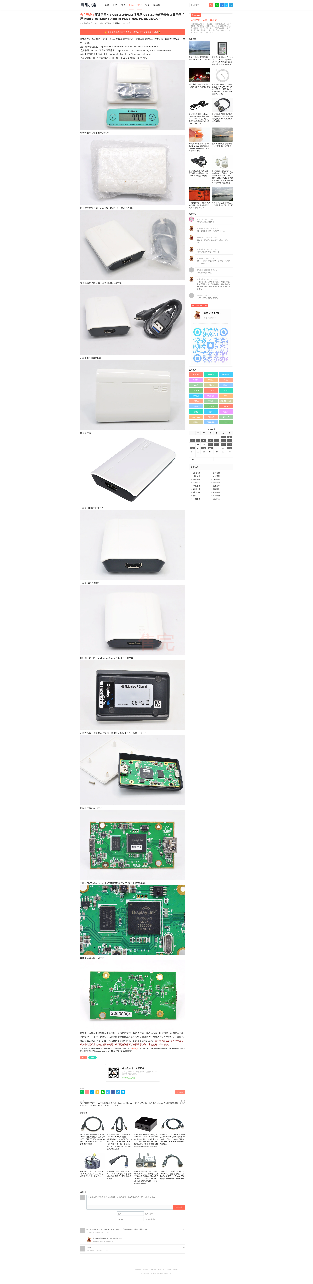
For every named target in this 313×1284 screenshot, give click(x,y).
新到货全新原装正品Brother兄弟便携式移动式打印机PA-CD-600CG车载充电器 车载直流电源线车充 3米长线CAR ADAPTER (199, 119)
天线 (196, 411)
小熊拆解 (116, 23)
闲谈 (107, 4)
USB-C (196, 380)
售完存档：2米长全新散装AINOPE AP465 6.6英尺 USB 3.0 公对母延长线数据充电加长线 (92, 1173)
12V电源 (211, 390)
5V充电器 (210, 396)
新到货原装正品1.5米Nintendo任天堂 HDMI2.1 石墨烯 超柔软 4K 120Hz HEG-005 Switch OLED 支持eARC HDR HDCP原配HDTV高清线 (172, 1139)
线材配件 (216, 492)
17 (192, 448)
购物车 (156, 4)
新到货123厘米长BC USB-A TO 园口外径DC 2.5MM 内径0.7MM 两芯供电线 (199, 173)
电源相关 (196, 489)
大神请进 (216, 476)
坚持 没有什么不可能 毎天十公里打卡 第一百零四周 (222, 144)
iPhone (226, 422)
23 (230, 448)
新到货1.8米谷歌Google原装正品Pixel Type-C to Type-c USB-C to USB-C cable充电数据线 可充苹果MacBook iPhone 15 (222, 89)
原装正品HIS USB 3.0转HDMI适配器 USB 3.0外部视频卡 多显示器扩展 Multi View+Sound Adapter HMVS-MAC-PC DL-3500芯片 (132, 1049)
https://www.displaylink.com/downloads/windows (127, 54)
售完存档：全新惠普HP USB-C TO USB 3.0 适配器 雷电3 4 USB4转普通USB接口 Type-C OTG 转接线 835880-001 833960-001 (172, 1176)
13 (210, 444)
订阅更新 (169, 1269)
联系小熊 (161, 1269)
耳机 (226, 380)
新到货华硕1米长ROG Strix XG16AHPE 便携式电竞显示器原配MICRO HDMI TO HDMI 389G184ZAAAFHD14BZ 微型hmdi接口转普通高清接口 (92, 1139)
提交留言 (179, 1207)
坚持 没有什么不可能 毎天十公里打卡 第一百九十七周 (199, 58)
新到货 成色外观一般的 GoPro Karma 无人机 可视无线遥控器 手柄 (159, 1103)
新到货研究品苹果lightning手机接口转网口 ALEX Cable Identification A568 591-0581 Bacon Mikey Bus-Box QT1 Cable (106, 1104)
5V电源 (196, 396)
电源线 (210, 380)
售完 (139, 4)
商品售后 (153, 1269)
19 (204, 448)
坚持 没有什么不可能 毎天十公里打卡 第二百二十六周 (222, 204)
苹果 (226, 396)
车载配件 (196, 498)
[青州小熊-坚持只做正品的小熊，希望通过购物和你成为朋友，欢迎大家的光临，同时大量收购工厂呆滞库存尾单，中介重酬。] (88, 4)
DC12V (226, 417)
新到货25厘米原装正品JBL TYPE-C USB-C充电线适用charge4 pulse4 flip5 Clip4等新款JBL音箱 (199, 147)
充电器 (210, 401)
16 (230, 444)
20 (210, 448)
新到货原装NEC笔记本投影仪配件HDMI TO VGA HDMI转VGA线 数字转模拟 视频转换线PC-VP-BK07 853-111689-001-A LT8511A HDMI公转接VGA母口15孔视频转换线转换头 (146, 1177)
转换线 (225, 385)
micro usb (196, 417)
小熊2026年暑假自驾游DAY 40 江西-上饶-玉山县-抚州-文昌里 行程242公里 (199, 205)
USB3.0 (92, 1057)
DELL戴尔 (211, 422)
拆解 (131, 4)
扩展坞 (196, 401)
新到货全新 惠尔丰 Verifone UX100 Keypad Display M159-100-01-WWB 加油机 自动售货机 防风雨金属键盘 (222, 60)
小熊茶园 (216, 482)
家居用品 (196, 479)
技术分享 (216, 485)
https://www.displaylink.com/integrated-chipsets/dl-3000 (144, 50)
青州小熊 (125, 1048)
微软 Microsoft (225, 401)
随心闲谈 (216, 498)
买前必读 (146, 1269)
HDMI (83, 1057)
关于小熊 (138, 1269)
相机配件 (216, 489)
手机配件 (196, 485)
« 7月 (193, 459)
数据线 (196, 422)
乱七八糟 (196, 390)
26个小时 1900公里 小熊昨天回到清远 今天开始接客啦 (199, 85)
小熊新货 (196, 482)
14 (217, 444)
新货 (115, 4)
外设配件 (196, 476)
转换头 (225, 411)
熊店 (123, 4)
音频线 (196, 406)
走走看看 (210, 374)
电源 (196, 385)
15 (223, 444)
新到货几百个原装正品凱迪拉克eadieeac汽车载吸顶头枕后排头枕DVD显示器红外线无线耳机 (222, 117)
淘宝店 (175, 1269)
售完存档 (107, 23)
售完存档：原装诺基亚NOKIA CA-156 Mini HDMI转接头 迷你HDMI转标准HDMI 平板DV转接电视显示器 (119, 1175)
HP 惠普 (211, 406)
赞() (180, 1092)
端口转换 (225, 374)
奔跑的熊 (196, 374)
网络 (211, 411)
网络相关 (196, 495)
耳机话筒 (216, 495)
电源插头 (210, 417)
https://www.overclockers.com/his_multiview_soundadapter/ (129, 46)
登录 (147, 4)
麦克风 (225, 406)
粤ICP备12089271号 (164, 1273)
